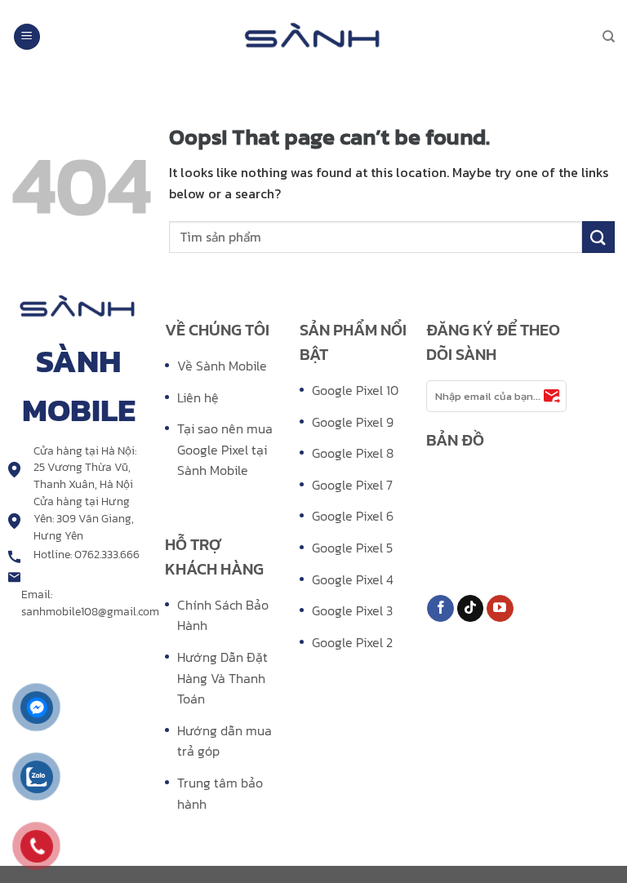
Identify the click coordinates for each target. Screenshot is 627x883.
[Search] (609, 36)
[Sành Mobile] (313, 37)
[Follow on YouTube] (500, 609)
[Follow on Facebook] (440, 609)
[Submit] (598, 237)
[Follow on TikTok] (470, 609)
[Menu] (27, 37)
